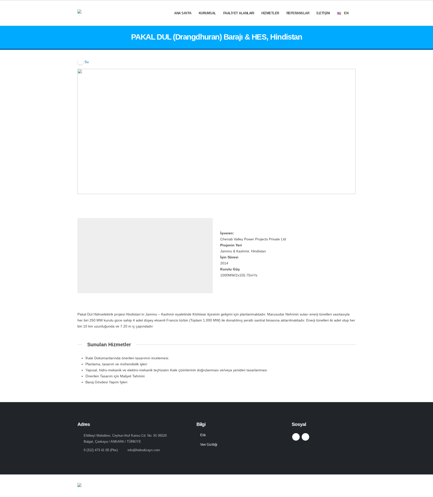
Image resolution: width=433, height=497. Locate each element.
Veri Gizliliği (208, 444)
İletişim (323, 13)
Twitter (296, 437)
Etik (203, 435)
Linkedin (305, 437)
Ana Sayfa (182, 13)
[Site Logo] (106, 13)
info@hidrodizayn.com (144, 450)
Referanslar (297, 13)
